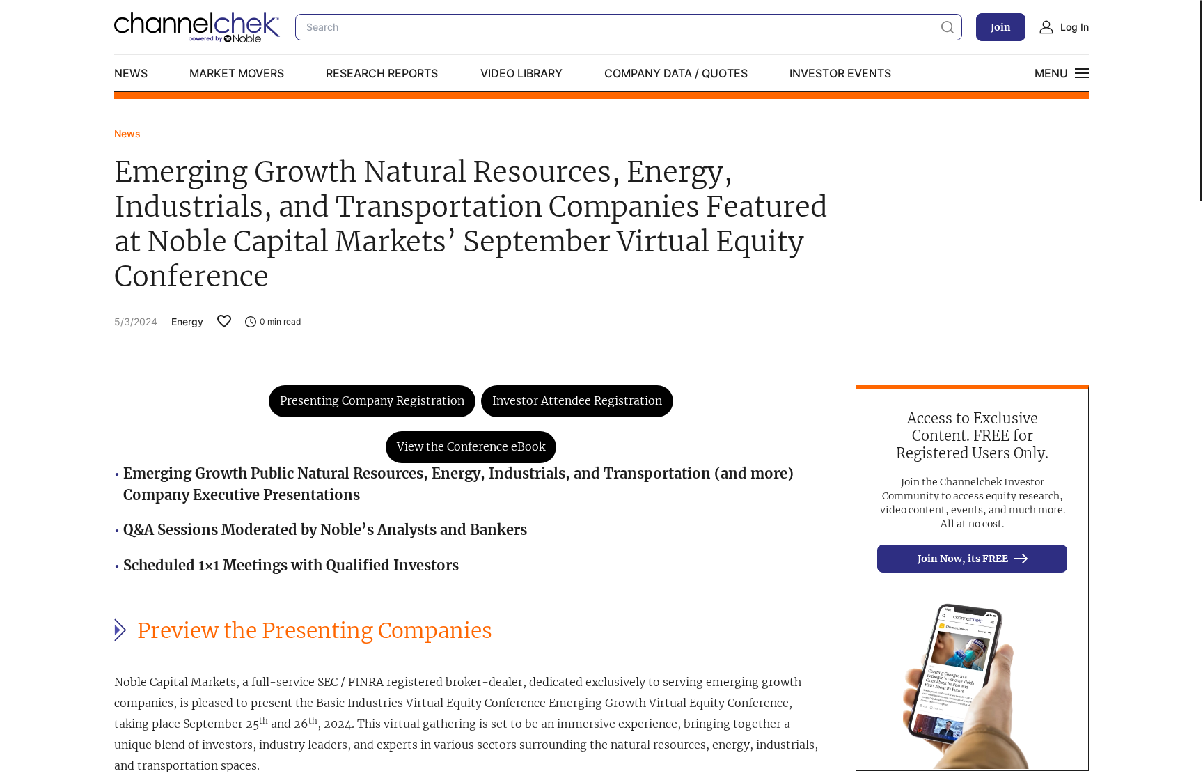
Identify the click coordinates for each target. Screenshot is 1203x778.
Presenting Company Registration (372, 400)
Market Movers (236, 73)
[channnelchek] (197, 27)
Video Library (521, 73)
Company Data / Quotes (676, 73)
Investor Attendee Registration (577, 400)
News (131, 73)
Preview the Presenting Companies (314, 631)
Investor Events (840, 73)
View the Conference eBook (471, 446)
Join (1001, 27)
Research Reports (382, 73)
